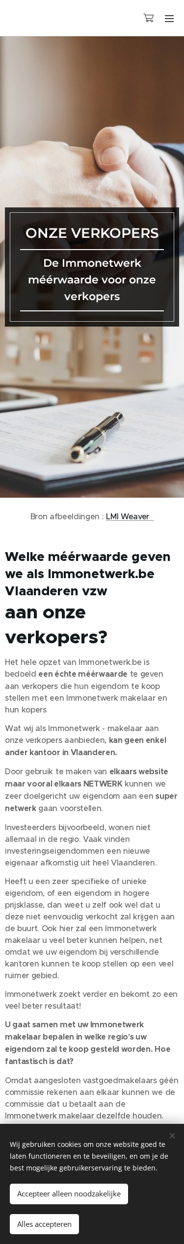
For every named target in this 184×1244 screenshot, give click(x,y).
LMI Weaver (130, 516)
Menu (169, 18)
